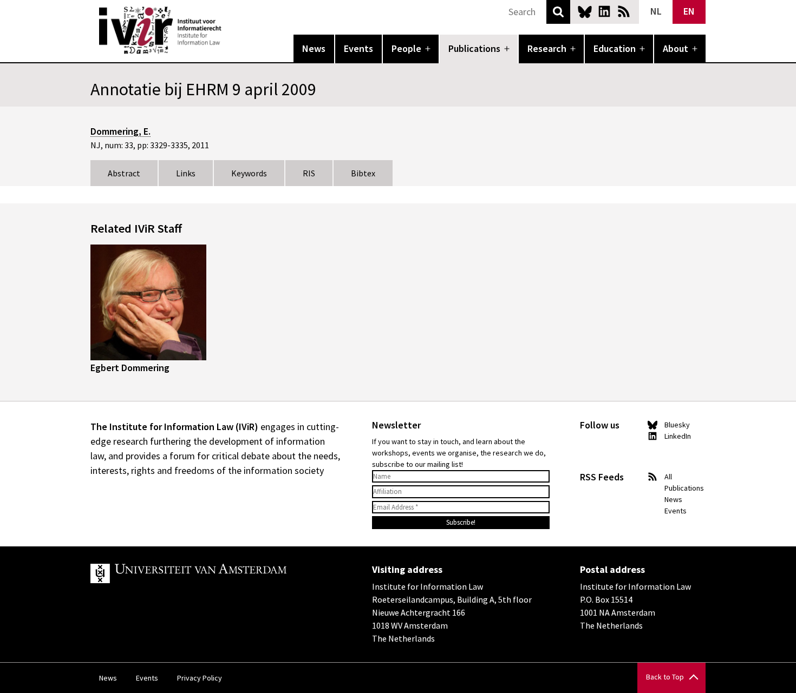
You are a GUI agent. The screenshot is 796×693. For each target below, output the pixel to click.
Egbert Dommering (129, 367)
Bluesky (584, 11)
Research (546, 48)
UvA (216, 573)
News (313, 48)
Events (358, 48)
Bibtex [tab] (363, 173)
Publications (474, 48)
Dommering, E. (120, 131)
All (668, 476)
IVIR (229, 30)
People (406, 48)
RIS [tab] (309, 173)
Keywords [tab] (249, 173)
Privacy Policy (199, 678)
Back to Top (665, 677)
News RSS (623, 11)
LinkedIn (604, 11)
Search (558, 12)
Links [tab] (185, 173)
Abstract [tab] (124, 173)
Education (614, 48)
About (675, 48)
